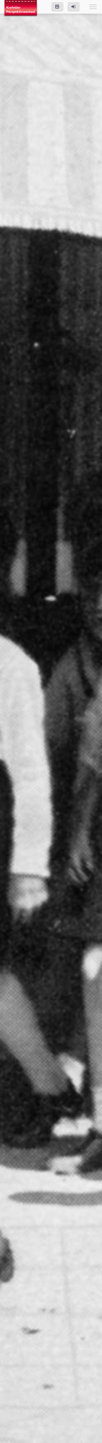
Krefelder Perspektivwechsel (20, 8)
